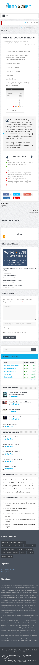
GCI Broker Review (8, 467)
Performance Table (14, 655)
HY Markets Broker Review (11, 452)
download (18, 546)
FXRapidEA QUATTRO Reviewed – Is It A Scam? (19, 486)
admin (11, 41)
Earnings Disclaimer (8, 569)
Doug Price (21, 542)
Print (28, 44)
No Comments (19, 43)
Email (34, 44)
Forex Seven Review (9, 424)
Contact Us (5, 658)
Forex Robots (26, 655)
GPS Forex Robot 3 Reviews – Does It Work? (18, 480)
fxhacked (28, 549)
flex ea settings (30, 546)
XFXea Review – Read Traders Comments (17, 492)
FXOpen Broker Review (10, 444)
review (23, 553)
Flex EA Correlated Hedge (11, 365)
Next (34, 211)
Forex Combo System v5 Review (20, 402)
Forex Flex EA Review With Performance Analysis (18, 393)
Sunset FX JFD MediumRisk (12, 280)
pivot (9, 553)
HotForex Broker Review (11, 437)
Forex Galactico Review (17, 417)
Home (4, 655)
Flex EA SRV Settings (10, 371)
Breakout (5, 542)
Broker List (18, 657)
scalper (30, 553)
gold (3, 553)
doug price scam (7, 546)
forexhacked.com (8, 549)
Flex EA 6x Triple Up (10, 368)
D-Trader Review (14, 409)
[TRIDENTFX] (33, 213)
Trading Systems (9, 43)
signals (3, 205)
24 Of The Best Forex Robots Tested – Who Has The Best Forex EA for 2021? (19, 661)
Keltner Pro (7, 374)
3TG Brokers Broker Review (12, 459)
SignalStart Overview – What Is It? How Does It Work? (19, 270)
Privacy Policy (5, 572)
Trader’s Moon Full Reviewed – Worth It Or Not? (19, 489)
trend (10, 556)
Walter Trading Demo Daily (12, 285)
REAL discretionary (9, 276)
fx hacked (19, 549)
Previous (6, 203)
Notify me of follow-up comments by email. (19, 328)
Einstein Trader (8, 377)
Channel (13, 542)
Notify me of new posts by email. (15, 332)
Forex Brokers (28, 657)
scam (4, 556)
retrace (15, 553)
